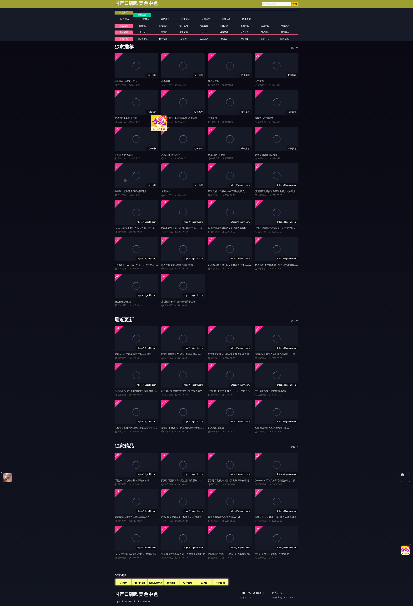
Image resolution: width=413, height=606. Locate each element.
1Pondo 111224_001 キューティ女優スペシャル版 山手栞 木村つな (148, 264)
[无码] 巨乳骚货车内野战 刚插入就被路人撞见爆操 (280, 191)
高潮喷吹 (265, 32)
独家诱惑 (224, 32)
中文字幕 (185, 19)
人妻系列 (163, 32)
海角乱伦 (171, 582)
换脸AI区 (245, 26)
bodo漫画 (204, 39)
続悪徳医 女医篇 (123, 301)
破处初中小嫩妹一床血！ (127, 81)
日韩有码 (145, 19)
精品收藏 (124, 26)
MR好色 (265, 39)
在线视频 (124, 32)
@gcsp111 (245, 597)
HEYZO (204, 32)
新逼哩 (183, 39)
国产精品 (124, 19)
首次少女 (244, 32)
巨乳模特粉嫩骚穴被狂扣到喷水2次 (132, 517)
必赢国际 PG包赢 (216, 154)
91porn (123, 582)
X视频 (204, 582)
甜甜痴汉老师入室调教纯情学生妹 (178, 301)
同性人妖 (224, 26)
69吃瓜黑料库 (156, 582)
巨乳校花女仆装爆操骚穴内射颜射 (272, 554)
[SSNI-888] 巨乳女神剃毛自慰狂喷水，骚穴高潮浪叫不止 (189, 228)
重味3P (143, 32)
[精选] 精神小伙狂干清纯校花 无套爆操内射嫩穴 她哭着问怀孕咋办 (241, 554)
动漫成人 (285, 26)
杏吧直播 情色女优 (124, 154)
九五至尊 (259, 81)
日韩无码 (226, 19)
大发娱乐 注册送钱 (264, 118)
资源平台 (124, 39)
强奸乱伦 (183, 26)
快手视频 (187, 582)
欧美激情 (246, 19)
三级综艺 (265, 26)
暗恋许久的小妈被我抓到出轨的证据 (179, 118)
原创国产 (206, 19)
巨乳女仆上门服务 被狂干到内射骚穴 (226, 191)
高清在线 (142, 15)
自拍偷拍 (165, 19)
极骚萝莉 (183, 32)
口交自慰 (163, 26)
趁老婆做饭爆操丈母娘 (266, 154)
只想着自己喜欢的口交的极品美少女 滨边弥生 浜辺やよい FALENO (241, 264)
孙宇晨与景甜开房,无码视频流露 (131, 191)
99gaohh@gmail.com (282, 597)
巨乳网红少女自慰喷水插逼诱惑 (177, 264)
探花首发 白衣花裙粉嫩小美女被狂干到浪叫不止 (279, 517)
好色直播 (165, 81)
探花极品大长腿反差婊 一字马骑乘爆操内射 (183, 554)
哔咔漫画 (220, 582)
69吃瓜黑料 (285, 39)
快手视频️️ (163, 39)
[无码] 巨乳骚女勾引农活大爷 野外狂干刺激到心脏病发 (235, 354)
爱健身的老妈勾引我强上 (127, 118)
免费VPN (165, 191)
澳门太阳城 (213, 81)
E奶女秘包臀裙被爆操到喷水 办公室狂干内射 (183, 517)
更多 (293, 47)
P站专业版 (143, 39)
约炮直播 (212, 118)
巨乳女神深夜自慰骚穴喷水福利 (224, 517)
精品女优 (204, 26)
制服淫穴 (143, 26)
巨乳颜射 (285, 32)
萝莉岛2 (244, 39)
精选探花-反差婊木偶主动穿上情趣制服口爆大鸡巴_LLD (282, 264)
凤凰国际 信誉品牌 (170, 154)
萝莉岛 (224, 39)
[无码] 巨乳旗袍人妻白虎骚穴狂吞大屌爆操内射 (138, 554)
